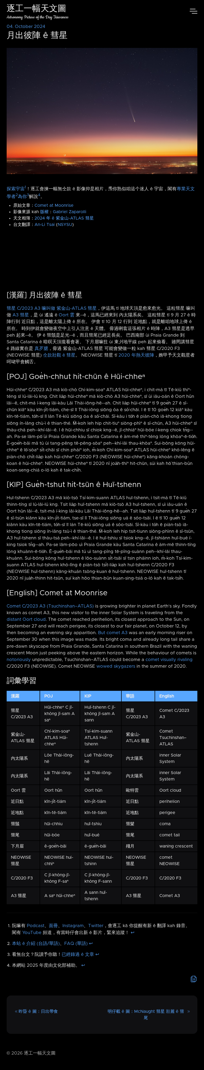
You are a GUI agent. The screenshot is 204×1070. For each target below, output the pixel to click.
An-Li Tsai (45, 224)
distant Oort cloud (26, 619)
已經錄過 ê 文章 (78, 954)
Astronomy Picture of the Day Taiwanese (38, 17)
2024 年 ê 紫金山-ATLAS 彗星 (64, 218)
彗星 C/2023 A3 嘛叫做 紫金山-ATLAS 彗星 (52, 308)
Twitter (95, 926)
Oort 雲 (66, 315)
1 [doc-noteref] (25, 187)
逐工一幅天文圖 (36, 9)
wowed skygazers (115, 666)
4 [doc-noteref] (39, 195)
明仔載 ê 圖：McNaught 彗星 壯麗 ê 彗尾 (146, 1014)
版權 (44, 212)
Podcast (35, 926)
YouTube (31, 933)
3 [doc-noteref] (28, 195)
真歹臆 (41, 348)
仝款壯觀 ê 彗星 (59, 355)
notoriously (19, 660)
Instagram (73, 926)
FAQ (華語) (76, 943)
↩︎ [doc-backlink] (132, 933)
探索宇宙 (16, 189)
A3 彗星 (20, 315)
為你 (22, 197)
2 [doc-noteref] (17, 195)
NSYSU (65, 224)
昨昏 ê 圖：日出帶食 (38, 1011)
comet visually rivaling (169, 660)
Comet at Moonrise (54, 205)
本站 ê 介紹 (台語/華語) (36, 943)
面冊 (53, 926)
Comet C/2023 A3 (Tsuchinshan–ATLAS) (50, 606)
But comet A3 (113, 633)
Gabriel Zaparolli (69, 212)
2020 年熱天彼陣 (136, 355)
